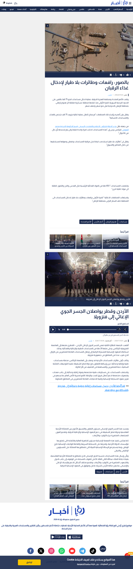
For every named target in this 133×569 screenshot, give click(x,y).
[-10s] (119, 329)
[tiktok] (93, 551)
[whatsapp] (61, 551)
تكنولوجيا (33, 9)
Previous (130, 276)
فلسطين (91, 9)
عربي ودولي (71, 9)
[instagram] (51, 551)
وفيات (4, 9)
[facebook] (30, 551)
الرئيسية (129, 9)
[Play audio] (53, 329)
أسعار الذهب (118, 9)
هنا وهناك (43, 9)
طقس (81, 9)
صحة (100, 9)
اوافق (29, 562)
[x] (41, 551)
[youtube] (72, 551)
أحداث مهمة (21, 9)
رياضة (53, 9)
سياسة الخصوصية (84, 564)
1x (59, 329)
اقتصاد (61, 9)
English (9, 3)
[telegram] (82, 551)
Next (47, 276)
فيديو (12, 9)
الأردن (107, 9)
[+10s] (125, 329)
